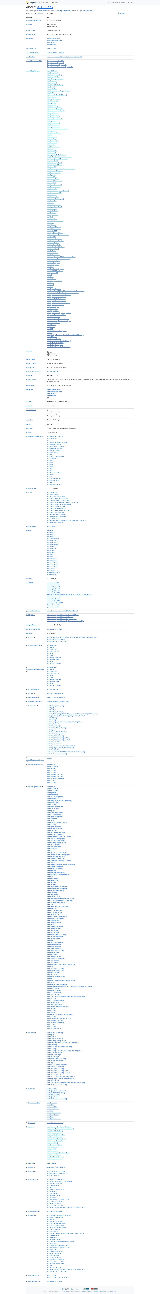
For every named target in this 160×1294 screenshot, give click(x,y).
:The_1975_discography (55, 891)
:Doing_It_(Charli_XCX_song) (57, 95)
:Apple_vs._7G (52, 273)
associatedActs (34, 1103)
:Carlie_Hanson (53, 651)
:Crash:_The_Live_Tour (55, 1211)
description (31, 34)
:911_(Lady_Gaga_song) (55, 79)
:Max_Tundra (52, 955)
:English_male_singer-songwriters (59, 313)
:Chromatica (52, 189)
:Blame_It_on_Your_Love (55, 959)
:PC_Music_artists (53, 317)
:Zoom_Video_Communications (58, 319)
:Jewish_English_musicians (56, 315)
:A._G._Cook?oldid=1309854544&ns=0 (62, 611)
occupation (31, 410)
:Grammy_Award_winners (56, 514)
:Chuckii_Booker (53, 77)
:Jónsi (50, 217)
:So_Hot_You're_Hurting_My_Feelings (59, 901)
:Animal (50, 550)
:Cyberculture (52, 309)
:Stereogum (52, 209)
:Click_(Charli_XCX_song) (55, 736)
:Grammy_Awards (53, 173)
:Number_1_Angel (53, 187)
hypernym (31, 526)
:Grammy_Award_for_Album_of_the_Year (61, 169)
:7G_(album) (52, 83)
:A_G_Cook (51, 782)
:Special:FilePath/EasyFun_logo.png (62, 619)
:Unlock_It (51, 710)
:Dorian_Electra (53, 179)
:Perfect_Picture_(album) (56, 1167)
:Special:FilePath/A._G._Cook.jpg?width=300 (64, 57)
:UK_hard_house (53, 147)
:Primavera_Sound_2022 (55, 859)
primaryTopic (33, 1282)
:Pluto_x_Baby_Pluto (54, 1005)
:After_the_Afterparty (55, 171)
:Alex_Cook (51, 999)
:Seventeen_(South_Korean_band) (58, 259)
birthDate (30, 30)
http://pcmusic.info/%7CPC (55, 61)
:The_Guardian (52, 141)
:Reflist (50, 470)
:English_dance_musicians (56, 301)
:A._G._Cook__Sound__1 (55, 53)
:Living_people (52, 101)
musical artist (41, 11)
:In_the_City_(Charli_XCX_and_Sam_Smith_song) (63, 1043)
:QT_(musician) (53, 311)
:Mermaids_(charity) (54, 185)
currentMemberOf (33, 371)
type (28, 530)
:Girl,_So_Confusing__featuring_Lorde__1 (61, 746)
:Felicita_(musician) (54, 229)
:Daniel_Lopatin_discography (57, 889)
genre (29, 38)
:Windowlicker (52, 881)
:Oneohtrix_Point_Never (55, 241)
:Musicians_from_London (56, 111)
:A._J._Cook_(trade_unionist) (57, 1277)
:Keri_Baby (51, 769)
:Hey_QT (50, 87)
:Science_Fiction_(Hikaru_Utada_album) (60, 1129)
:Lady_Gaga (51, 139)
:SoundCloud (52, 177)
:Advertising (52, 113)
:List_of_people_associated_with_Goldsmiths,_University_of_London (69, 987)
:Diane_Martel (52, 253)
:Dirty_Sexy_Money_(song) (56, 843)
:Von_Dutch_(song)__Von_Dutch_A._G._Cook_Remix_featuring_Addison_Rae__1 (72, 637)
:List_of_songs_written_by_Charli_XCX (60, 837)
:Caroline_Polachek (54, 205)
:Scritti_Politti (52, 161)
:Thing (50, 530)
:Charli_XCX (51, 167)
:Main (50, 462)
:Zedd (50, 149)
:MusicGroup (53, 572)
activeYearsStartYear (34, 20)
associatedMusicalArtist (35, 669)
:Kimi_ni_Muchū (53, 724)
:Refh (49, 468)
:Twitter (50, 474)
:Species (51, 568)
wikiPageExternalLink (34, 61)
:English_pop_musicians (55, 305)
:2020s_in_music (53, 809)
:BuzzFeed (51, 153)
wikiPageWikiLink (33, 71)
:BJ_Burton (51, 225)
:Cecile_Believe (52, 211)
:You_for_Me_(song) (54, 913)
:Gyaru (50, 277)
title (28, 432)
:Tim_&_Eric (51, 201)
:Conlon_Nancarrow (54, 239)
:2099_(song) (52, 718)
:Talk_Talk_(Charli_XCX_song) (57, 732)
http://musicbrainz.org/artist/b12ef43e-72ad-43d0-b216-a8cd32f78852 (69, 595)
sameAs (30, 583)
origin (29, 420)
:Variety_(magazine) (54, 75)
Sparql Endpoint (128, 2)
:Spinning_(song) (53, 803)
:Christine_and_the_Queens (56, 331)
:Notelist (50, 466)
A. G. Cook (45, 7)
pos (28, 424)
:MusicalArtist (52, 562)
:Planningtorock (53, 921)
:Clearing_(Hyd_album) (55, 927)
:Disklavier (51, 279)
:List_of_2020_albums (55, 869)
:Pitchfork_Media (53, 323)
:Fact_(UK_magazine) (54, 181)
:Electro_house (53, 115)
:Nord (50, 877)
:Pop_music (51, 42)
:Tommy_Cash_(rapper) (55, 199)
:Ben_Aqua (51, 883)
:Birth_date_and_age (54, 448)
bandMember (33, 689)
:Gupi (50, 653)
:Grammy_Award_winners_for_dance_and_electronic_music (67, 520)
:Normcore (51, 213)
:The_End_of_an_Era (54, 829)
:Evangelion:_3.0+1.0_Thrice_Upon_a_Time (61, 257)
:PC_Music (51, 49)
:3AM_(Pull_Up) (53, 933)
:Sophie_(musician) (54, 99)
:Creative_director (53, 133)
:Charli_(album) (53, 249)
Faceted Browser (114, 2)
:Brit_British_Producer (55, 436)
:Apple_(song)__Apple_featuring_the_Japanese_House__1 (66, 716)
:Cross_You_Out (53, 750)
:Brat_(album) (52, 1143)
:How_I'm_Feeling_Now (55, 269)
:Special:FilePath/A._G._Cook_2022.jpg (63, 615)
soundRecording (32, 53)
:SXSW (50, 329)
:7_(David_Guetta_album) (56, 841)
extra (31, 1127)
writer (31, 1033)
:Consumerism (52, 197)
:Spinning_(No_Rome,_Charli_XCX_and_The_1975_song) (65, 335)
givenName (31, 625)
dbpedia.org (88, 11)
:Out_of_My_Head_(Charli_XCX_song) (59, 1047)
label (29, 402)
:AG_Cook (51, 780)
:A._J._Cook (51, 1275)
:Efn (49, 454)
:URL (49, 476)
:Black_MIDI (52, 231)
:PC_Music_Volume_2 (54, 815)
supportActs (33, 1211)
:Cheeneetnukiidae (54, 923)
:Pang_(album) (52, 895)
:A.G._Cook (51, 771)
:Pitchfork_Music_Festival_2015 (58, 1007)
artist (31, 637)
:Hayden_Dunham (54, 289)
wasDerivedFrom (33, 611)
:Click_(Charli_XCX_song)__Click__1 (58, 738)
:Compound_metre (54, 339)
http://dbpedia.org (65, 11)
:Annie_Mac (51, 105)
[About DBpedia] (31, 2)
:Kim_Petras (52, 219)
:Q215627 (52, 542)
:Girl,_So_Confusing (54, 744)
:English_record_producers (56, 297)
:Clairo (50, 287)
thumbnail (30, 57)
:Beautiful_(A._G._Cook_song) (57, 641)
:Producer (51, 526)
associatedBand (34, 645)
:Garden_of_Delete (54, 107)
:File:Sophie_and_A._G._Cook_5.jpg (59, 347)
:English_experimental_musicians (58, 303)
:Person (50, 532)
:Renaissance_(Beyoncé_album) (58, 191)
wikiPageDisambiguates (35, 760)
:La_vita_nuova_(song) (55, 813)
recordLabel (31, 49)
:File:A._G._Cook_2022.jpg (56, 343)
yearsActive (31, 488)
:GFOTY (50, 93)
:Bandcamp (51, 195)
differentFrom (33, 1275)
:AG (49, 758)
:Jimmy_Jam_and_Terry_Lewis (57, 159)
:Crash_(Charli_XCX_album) (56, 833)
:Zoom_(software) (53, 261)
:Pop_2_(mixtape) (53, 127)
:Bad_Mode (51, 183)
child (30, 693)
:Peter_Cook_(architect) (55, 221)
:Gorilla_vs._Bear (53, 255)
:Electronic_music (53, 38)
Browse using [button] (44, 2)
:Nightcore (51, 793)
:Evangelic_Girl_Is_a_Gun (56, 1135)
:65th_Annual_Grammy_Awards (58, 875)
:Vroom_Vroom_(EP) (54, 949)
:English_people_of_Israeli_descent (59, 295)
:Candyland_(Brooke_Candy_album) (59, 1127)
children (31, 1123)
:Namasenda (52, 81)
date (29, 375)
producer (32, 706)
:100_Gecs (51, 325)
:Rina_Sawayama (53, 263)
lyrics (31, 1167)
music (31, 1171)
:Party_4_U (51, 730)
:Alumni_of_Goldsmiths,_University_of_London (62, 293)
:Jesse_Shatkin (52, 795)
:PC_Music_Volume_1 (54, 993)
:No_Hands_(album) (54, 1145)
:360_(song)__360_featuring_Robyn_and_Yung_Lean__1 (65, 722)
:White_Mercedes (53, 742)
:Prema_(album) (53, 1147)
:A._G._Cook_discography (56, 639)
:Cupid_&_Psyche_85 (54, 207)
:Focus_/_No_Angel (54, 726)
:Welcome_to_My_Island (55, 734)
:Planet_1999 (52, 151)
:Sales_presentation (54, 281)
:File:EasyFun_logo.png (55, 345)
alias (29, 24)
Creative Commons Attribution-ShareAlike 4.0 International (99, 1291)
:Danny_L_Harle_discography (57, 985)
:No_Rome (51, 251)
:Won (49, 482)
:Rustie (50, 203)
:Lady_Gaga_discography (56, 873)
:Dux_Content (52, 767)
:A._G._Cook (51, 438)
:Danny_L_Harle (53, 243)
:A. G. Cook (53, 583)
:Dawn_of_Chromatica (55, 109)
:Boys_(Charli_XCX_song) (55, 233)
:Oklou (50, 267)
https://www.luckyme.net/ (55, 63)
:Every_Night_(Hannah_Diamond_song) (60, 748)
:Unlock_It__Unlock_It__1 (56, 712)
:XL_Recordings (53, 125)
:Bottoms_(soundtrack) (55, 1189)
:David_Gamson (53, 989)
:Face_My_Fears (53, 265)
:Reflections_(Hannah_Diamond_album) (60, 899)
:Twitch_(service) (53, 123)
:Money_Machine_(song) (56, 977)
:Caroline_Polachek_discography (58, 855)
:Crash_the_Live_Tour (54, 1029)
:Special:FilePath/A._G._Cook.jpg (61, 617)
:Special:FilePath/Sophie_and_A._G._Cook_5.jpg (65, 621)
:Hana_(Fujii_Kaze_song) (55, 706)
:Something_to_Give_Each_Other (58, 1153)
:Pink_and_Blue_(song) (55, 1033)
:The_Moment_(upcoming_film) (58, 702)
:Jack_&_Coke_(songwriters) (57, 917)
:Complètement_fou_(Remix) (57, 887)
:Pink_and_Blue (53, 1003)
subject (29, 492)
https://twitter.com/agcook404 (56, 65)
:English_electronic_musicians (57, 129)
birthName (31, 363)
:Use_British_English (54, 478)
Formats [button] (56, 2)
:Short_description (54, 472)
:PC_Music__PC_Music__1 (56, 698)
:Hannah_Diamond (54, 227)
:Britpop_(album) (53, 1095)
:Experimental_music (54, 40)
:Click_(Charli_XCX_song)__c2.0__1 (58, 740)
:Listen (50, 460)
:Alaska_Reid (52, 89)
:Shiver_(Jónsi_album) (55, 85)
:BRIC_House (52, 337)
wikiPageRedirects (35, 765)
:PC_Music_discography (55, 1001)
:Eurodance (51, 137)
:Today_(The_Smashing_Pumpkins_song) (61, 981)
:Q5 (50, 546)
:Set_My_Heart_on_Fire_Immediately (59, 801)
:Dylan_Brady (52, 879)
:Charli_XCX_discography (56, 839)
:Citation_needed (53, 450)
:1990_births (52, 71)
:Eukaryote (51, 558)
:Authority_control (54, 444)
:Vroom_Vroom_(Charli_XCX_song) (59, 341)
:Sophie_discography (54, 817)
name (29, 406)
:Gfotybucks (52, 1187)
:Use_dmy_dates (53, 480)
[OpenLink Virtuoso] (65, 1289)
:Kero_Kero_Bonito (54, 245)
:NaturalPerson (53, 538)
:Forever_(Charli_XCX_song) (56, 728)
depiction (30, 615)
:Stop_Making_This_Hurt (56, 857)
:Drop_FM (51, 765)
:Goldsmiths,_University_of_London (59, 157)
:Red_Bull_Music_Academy (56, 299)
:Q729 (51, 548)
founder (31, 1163)
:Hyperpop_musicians (55, 522)
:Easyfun (51, 327)
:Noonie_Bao (52, 831)
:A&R (49, 333)
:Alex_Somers (52, 963)
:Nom (50, 464)
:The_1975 (51, 237)
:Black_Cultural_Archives (55, 247)
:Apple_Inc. (51, 103)
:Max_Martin (52, 143)
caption (30, 367)
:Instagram (51, 458)
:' (48, 440)
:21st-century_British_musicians (58, 235)
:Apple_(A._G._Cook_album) (56, 155)
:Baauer (50, 283)
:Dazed (50, 285)
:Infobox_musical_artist (55, 456)
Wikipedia (65, 1291)
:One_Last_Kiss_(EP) (54, 193)
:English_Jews (52, 215)
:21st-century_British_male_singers (59, 321)
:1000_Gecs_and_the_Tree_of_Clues (59, 1019)
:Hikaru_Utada (52, 73)
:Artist (50, 554)
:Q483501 (52, 544)
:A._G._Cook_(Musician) (55, 778)
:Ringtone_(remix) (53, 939)
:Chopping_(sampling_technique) (58, 91)
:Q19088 (52, 540)
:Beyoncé (51, 131)
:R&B (49, 135)
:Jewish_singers (53, 307)
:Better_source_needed (55, 446)
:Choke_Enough (53, 1185)
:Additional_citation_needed (57, 442)
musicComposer (34, 702)
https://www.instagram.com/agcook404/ (60, 67)
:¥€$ (49, 275)
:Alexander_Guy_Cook (55, 775)
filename (30, 385)
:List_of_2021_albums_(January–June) (59, 1015)
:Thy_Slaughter (53, 371)
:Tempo (50, 223)
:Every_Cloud (52, 909)
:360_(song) (51, 720)
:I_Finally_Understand (55, 937)
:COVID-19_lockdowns (55, 271)
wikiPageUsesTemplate (35, 436)
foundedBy (32, 698)
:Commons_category (54, 484)
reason (29, 428)
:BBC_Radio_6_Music (54, 165)
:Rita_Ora (51, 145)
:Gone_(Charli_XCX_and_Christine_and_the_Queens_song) (66, 291)
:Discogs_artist (52, 452)
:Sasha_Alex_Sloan (54, 847)
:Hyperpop (51, 44)
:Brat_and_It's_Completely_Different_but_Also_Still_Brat (65, 1233)
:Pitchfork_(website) (54, 163)
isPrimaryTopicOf (33, 629)
